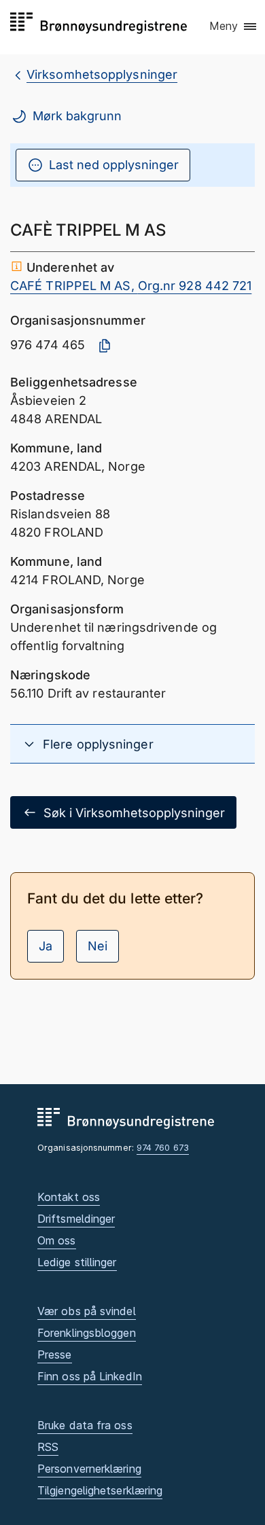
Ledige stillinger (77, 1262)
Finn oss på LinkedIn (89, 1376)
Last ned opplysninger (114, 165)
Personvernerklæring (89, 1468)
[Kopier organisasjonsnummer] (104, 345)
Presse (54, 1354)
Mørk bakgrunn (77, 116)
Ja (45, 946)
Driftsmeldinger (76, 1218)
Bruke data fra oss (84, 1425)
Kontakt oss (68, 1197)
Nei (97, 946)
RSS (47, 1447)
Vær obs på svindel (86, 1311)
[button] (233, 26)
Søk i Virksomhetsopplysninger (134, 813)
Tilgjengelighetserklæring (99, 1490)
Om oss (56, 1240)
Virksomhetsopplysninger (101, 74)
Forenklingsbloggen (86, 1333)
